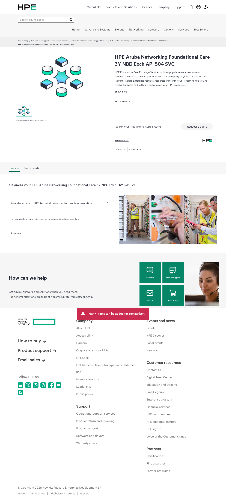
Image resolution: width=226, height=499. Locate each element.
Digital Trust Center (159, 377)
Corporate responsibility (92, 350)
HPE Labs (82, 357)
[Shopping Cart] (191, 7)
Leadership (83, 386)
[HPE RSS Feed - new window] (20, 392)
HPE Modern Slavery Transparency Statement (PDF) (106, 368)
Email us (150, 300)
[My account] (206, 7)
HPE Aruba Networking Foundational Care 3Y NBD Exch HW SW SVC (138, 40)
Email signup (155, 392)
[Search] (71, 20)
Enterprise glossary (159, 399)
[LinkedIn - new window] (20, 385)
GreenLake (94, 7)
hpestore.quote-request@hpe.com (72, 296)
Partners (154, 448)
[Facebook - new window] (51, 385)
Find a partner (156, 463)
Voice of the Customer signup (166, 436)
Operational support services (95, 413)
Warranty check (86, 443)
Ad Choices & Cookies (62, 493)
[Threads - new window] (43, 385)
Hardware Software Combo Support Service (89, 40)
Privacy (22, 493)
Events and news (161, 321)
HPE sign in (154, 429)
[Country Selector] (198, 7)
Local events (155, 343)
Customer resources (164, 362)
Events (151, 328)
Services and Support (40, 40)
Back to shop (23, 40)
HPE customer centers (161, 421)
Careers (81, 343)
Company (163, 7)
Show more (121, 91)
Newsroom (154, 350)
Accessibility (84, 335)
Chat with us (135, 149)
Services (146, 7)
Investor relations (88, 379)
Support (179, 7)
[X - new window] (28, 385)
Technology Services (60, 40)
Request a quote (197, 126)
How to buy (173, 300)
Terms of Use (37, 493)
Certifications (156, 456)
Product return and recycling (95, 421)
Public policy (84, 394)
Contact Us (154, 370)
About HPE (83, 328)
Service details (122, 140)
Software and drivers (90, 436)
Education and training (162, 384)
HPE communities (158, 414)
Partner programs (158, 471)
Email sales (29, 359)
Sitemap (84, 493)
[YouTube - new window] (58, 385)
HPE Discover (155, 335)
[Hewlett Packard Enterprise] (27, 7)
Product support (173, 277)
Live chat (150, 277)
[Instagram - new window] (35, 385)
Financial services (158, 407)
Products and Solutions (121, 7)
